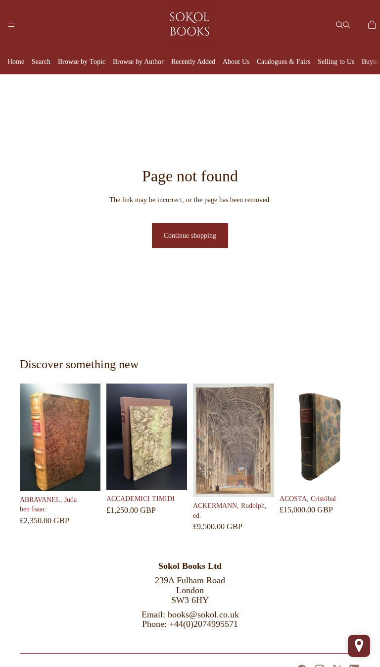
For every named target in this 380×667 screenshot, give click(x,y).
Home (15, 61)
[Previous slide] (31, 437)
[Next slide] (89, 437)
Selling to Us (336, 61)
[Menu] (11, 24)
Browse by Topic (81, 61)
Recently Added (193, 61)
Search (41, 61)
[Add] (85, 476)
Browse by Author (138, 61)
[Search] (339, 25)
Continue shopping (190, 235)
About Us (236, 61)
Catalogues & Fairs (283, 61)
